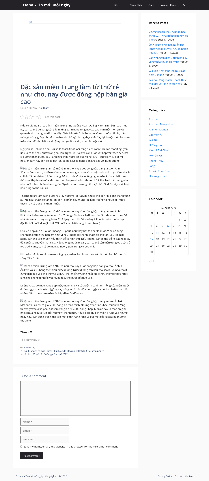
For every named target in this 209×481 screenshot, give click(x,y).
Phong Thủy (136, 4)
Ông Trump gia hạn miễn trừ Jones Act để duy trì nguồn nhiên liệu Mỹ (168, 48)
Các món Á (155, 134)
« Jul (151, 261)
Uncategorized (158, 176)
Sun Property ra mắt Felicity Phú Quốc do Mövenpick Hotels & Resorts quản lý (64, 350)
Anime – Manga (169, 4)
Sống (117, 4)
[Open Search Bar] (184, 5)
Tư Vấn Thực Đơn (159, 171)
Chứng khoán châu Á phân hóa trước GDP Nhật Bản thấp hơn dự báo (168, 35)
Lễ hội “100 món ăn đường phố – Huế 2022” (46, 354)
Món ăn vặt (155, 155)
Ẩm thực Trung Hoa (161, 124)
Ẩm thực (154, 119)
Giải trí (151, 4)
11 (157, 232)
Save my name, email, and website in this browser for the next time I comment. (71, 446)
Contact (189, 476)
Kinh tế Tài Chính (159, 150)
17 (151, 239)
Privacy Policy (165, 476)
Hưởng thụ (29, 347)
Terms (178, 476)
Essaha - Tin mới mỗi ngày (45, 4)
